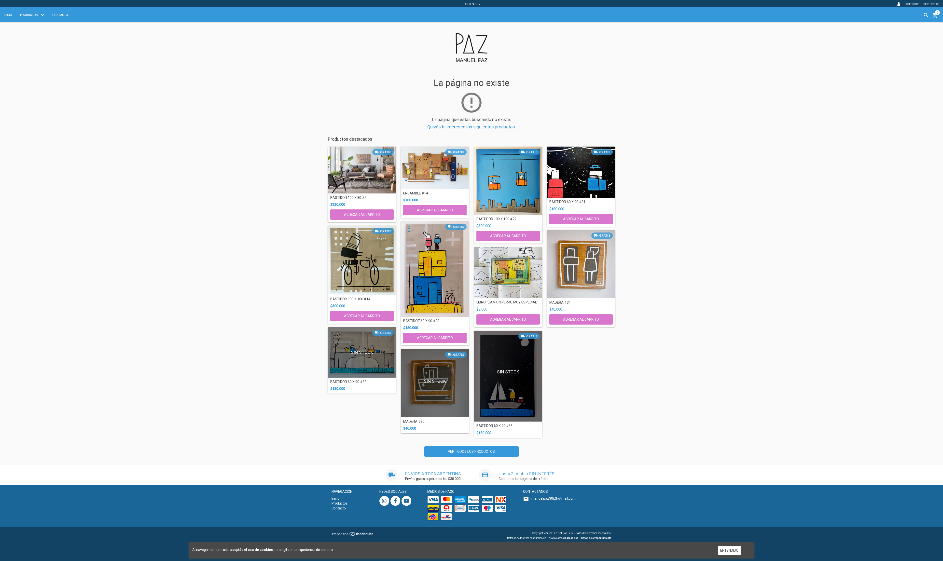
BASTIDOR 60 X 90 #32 (348, 382)
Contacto (60, 15)
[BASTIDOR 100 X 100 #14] (362, 260)
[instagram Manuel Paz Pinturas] (384, 501)
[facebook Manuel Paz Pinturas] (395, 501)
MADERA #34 (560, 302)
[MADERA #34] (581, 264)
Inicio (8, 15)
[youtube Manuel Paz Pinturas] (406, 501)
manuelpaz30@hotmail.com (553, 498)
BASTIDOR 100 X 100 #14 (350, 299)
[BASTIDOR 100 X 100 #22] (508, 181)
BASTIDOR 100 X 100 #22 (496, 219)
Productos (29, 15)
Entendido (729, 550)
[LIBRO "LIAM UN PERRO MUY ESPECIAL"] (508, 272)
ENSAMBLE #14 (415, 193)
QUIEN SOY (472, 4)
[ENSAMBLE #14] (435, 168)
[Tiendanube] (353, 535)
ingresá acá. (571, 538)
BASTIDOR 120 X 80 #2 (348, 198)
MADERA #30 (414, 422)
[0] (935, 17)
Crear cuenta (911, 4)
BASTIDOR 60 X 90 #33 (494, 426)
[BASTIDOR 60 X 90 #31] (581, 172)
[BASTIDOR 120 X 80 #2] (362, 170)
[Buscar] (926, 15)
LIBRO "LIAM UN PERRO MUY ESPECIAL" (507, 302)
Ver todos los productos (471, 451)
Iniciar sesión (931, 4)
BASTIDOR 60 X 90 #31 (567, 202)
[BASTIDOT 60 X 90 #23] (435, 268)
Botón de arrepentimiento (596, 538)
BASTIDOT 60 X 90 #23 (421, 321)
